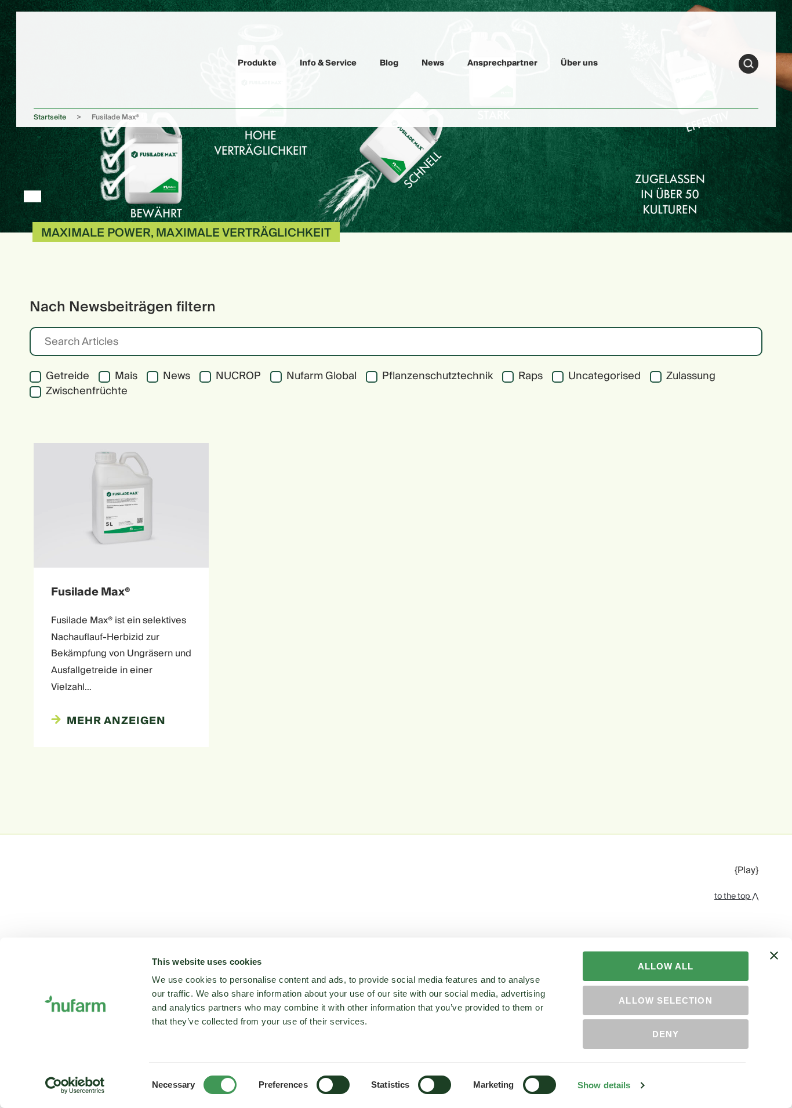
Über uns (579, 63)
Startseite (50, 117)
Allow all (666, 966)
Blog (389, 63)
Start (748, 64)
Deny (665, 1034)
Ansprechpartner (502, 63)
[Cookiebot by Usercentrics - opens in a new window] (75, 1085)
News (433, 63)
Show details (603, 1085)
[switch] (333, 1085)
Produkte (257, 63)
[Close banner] (774, 965)
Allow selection (665, 1000)
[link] (61, 62)
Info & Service (328, 63)
